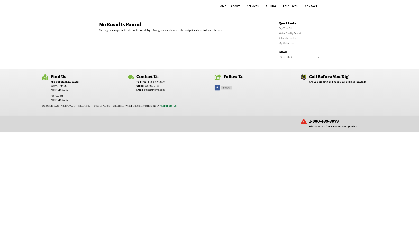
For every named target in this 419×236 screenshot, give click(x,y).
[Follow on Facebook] (217, 87)
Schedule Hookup (288, 38)
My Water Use (286, 43)
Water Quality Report (290, 33)
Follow (226, 87)
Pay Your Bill (285, 28)
